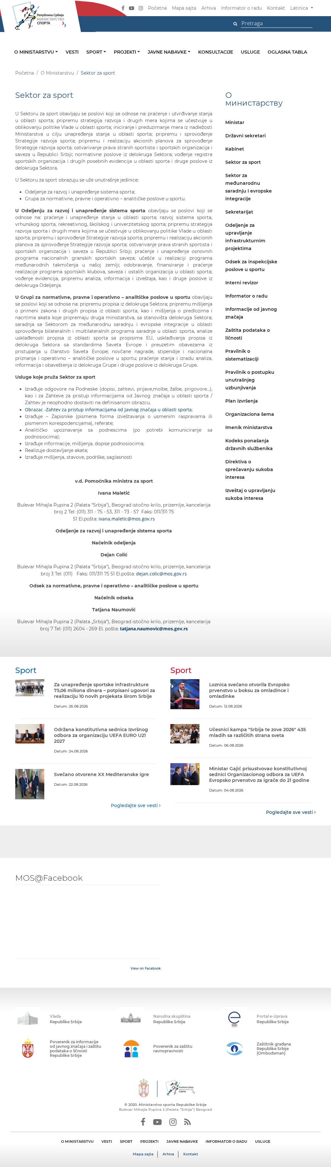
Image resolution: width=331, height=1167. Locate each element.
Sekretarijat (239, 212)
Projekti (125, 52)
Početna (157, 8)
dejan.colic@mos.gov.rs (161, 574)
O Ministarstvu (57, 73)
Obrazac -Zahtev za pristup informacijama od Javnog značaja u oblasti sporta (108, 409)
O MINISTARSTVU (77, 1141)
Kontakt (276, 8)
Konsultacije (215, 52)
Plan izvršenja (241, 401)
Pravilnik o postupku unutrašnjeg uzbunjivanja (249, 380)
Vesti (72, 52)
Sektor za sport (243, 162)
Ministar (234, 122)
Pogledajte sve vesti (135, 805)
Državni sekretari (245, 136)
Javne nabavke (168, 52)
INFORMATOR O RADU (226, 1141)
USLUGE (262, 1141)
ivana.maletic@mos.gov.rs (127, 519)
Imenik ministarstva (248, 427)
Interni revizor (241, 283)
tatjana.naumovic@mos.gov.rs (154, 629)
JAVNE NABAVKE (182, 1141)
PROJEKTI (149, 1141)
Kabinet (234, 149)
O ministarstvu (34, 52)
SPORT (126, 1141)
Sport (94, 52)
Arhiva (208, 8)
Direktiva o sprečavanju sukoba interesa (249, 469)
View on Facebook (146, 968)
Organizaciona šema (249, 414)
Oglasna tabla (287, 52)
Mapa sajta (184, 8)
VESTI (106, 1141)
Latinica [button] (299, 8)
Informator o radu (241, 8)
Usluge (250, 52)
